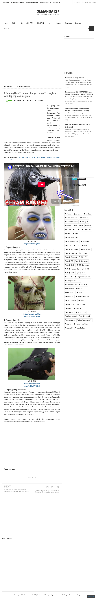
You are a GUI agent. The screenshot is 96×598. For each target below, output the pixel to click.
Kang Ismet (56, 595)
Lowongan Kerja (72, 237)
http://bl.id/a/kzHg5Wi (32, 244)
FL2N (69, 230)
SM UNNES (71, 292)
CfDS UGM (79, 226)
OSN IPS (70, 261)
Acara (69, 214)
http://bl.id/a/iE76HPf (32, 316)
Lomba (77, 233)
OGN (77, 245)
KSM (68, 233)
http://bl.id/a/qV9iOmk (32, 386)
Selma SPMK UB (83, 296)
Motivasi (86, 241)
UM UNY (82, 304)
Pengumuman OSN (73, 281)
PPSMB (69, 277)
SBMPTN (40, 23)
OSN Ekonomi (72, 253)
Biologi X (85, 222)
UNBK (69, 308)
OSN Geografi (72, 257)
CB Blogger (65, 595)
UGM (82, 300)
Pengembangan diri (83, 277)
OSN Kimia (70, 265)
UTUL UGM (82, 312)
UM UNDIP (71, 304)
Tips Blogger (71, 300)
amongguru (71, 320)
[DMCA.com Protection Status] (79, 179)
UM (50, 23)
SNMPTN (70, 296)
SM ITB (80, 289)
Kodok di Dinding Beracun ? (75, 78)
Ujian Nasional (72, 316)
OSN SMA (70, 273)
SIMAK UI (70, 289)
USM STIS (79, 308)
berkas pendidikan (82, 324)
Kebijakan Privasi (32, 2)
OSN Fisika (84, 253)
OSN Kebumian (82, 261)
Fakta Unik (87, 230)
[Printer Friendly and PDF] (8, 100)
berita (69, 324)
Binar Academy (72, 222)
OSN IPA (84, 257)
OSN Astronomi (72, 249)
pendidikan (81, 328)
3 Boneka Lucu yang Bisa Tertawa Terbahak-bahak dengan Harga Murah (16, 490)
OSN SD (86, 269)
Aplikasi (88, 214)
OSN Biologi (86, 249)
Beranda (6, 2)
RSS (86, 2)
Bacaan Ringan (72, 218)
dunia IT (70, 328)
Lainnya (78, 23)
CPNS (69, 226)
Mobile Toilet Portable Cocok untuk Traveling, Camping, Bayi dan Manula (47, 491)
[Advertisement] (32, 50)
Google (78, 2)
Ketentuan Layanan (17, 2)
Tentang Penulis (45, 2)
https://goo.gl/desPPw (32, 383)
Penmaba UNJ (72, 285)
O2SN (69, 245)
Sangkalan (56, 2)
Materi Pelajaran (72, 241)
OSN (13, 23)
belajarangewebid (85, 320)
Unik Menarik (85, 316)
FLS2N (77, 230)
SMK (80, 292)
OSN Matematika (73, 269)
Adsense (78, 214)
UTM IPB (70, 312)
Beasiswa (84, 218)
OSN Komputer (84, 265)
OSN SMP (81, 273)
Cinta (89, 226)
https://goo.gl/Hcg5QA (32, 314)
